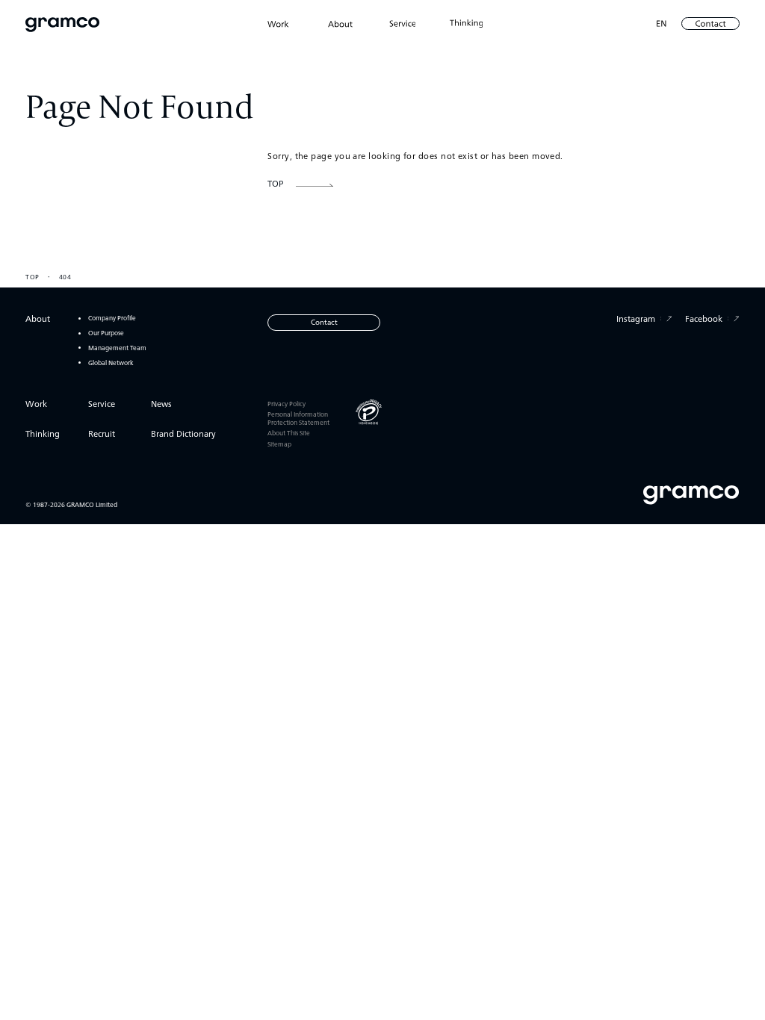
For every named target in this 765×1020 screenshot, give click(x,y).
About (37, 318)
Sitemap (279, 443)
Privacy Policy (286, 403)
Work (36, 403)
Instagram (635, 318)
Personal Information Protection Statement (298, 417)
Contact (324, 322)
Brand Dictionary (183, 433)
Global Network (111, 362)
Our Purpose (106, 332)
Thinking (42, 433)
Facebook (703, 318)
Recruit (101, 433)
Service (101, 403)
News (161, 403)
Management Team (117, 347)
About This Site (288, 432)
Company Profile (112, 317)
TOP (32, 276)
